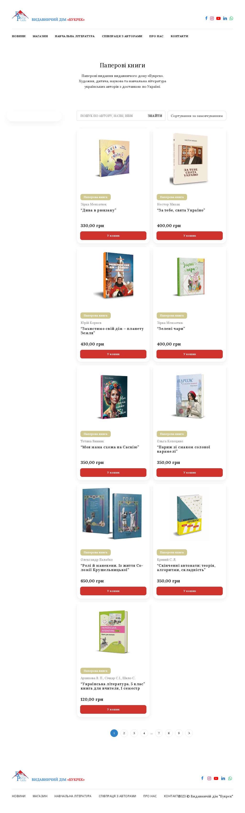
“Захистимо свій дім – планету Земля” (112, 331)
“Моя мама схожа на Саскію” (110, 447)
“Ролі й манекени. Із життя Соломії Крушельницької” (112, 567)
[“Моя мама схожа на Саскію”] (113, 395)
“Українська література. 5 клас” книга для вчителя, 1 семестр (113, 686)
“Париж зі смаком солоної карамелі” (183, 449)
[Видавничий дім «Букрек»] (48, 14)
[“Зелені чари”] (189, 277)
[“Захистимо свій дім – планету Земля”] (113, 277)
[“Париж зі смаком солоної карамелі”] (189, 395)
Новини (19, 796)
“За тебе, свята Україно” (181, 210)
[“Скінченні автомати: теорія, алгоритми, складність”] (189, 514)
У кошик (113, 235)
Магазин (40, 796)
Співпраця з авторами (117, 796)
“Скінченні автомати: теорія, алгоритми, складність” (186, 567)
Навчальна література (73, 796)
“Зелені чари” (171, 329)
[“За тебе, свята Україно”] (189, 158)
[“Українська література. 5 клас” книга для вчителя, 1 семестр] (113, 632)
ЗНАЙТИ (155, 116)
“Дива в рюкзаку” (98, 210)
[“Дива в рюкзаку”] (113, 158)
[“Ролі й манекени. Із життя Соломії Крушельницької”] (113, 514)
